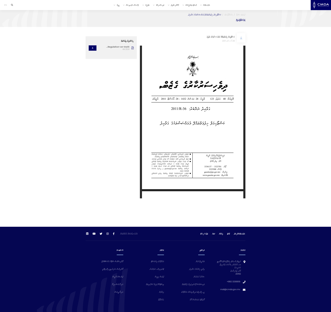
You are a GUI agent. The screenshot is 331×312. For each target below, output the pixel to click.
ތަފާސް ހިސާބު (204, 233)
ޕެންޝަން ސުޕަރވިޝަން (132, 4)
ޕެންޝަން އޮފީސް (117, 276)
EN (5, 4)
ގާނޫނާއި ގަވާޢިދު (175, 4)
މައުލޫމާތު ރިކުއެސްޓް (157, 261)
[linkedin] (87, 233)
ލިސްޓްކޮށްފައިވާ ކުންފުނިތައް (155, 284)
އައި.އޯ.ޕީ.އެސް (118, 291)
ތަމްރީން (147, 4)
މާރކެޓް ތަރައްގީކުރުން (191, 4)
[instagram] (107, 233)
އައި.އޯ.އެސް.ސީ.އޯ (117, 284)
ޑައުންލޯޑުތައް (228, 14)
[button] (201, 5)
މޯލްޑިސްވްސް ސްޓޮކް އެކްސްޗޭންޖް (112, 261)
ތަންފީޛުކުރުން (200, 261)
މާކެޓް (228, 233)
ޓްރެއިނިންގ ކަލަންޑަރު (157, 269)
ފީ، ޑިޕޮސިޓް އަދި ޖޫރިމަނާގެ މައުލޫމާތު (193, 291)
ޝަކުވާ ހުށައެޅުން (199, 276)
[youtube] (94, 233)
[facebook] (114, 234)
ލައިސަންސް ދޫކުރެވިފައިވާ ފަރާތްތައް (193, 284)
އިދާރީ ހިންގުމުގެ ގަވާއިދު (197, 269)
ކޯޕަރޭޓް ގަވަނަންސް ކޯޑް (197, 299)
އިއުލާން (221, 233)
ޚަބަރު (213, 233)
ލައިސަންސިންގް (160, 4)
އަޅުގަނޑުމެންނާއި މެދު (239, 233)
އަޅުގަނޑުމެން (206, 4)
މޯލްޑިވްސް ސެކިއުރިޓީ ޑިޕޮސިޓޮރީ (112, 269)
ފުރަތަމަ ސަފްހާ (240, 14)
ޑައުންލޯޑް (161, 299)
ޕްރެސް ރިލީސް (159, 276)
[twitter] (101, 233)
